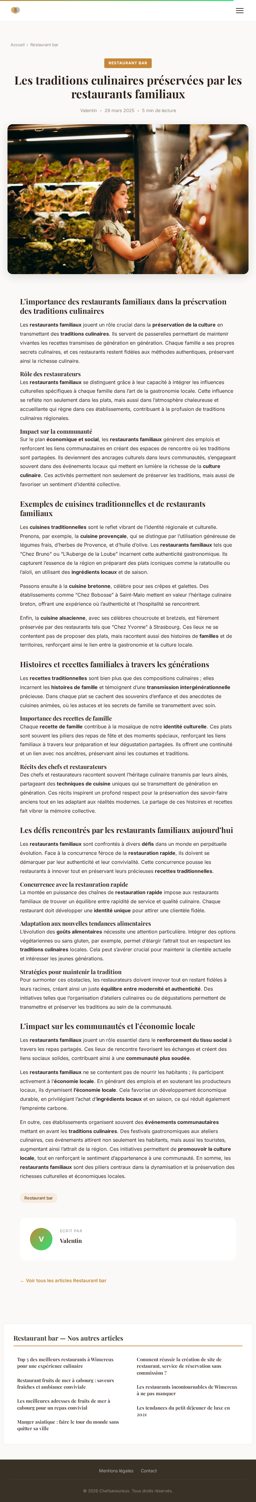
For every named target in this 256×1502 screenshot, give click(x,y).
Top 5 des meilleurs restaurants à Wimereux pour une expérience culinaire (65, 1362)
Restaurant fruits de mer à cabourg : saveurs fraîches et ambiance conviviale (65, 1383)
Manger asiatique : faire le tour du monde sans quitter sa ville (68, 1425)
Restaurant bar (44, 44)
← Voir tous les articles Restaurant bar (63, 1280)
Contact (149, 1470)
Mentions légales (116, 1470)
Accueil (18, 44)
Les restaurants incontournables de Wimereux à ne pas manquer (187, 1390)
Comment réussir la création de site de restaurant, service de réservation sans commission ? (179, 1366)
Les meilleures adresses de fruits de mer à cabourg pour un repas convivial (63, 1404)
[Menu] (240, 11)
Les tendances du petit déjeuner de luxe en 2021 (183, 1411)
